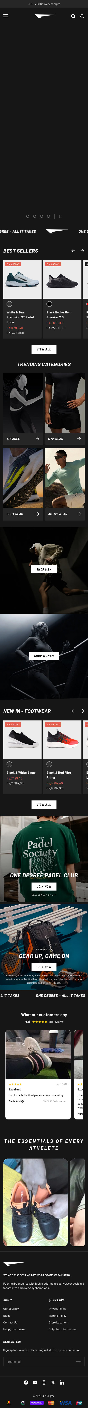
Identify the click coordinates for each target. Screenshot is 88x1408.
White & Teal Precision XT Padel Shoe (20, 317)
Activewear (57, 514)
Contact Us (10, 1322)
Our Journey (11, 1308)
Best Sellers (20, 250)
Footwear (15, 514)
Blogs (6, 1315)
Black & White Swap (21, 772)
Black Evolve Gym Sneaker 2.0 (58, 314)
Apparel (13, 439)
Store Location (58, 1322)
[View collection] (35, 1202)
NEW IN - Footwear (27, 711)
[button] (82, 16)
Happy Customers (14, 1329)
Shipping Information (62, 1329)
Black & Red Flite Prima (58, 774)
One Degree (48, 1395)
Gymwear (55, 439)
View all (44, 349)
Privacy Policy (57, 1308)
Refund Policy (57, 1315)
